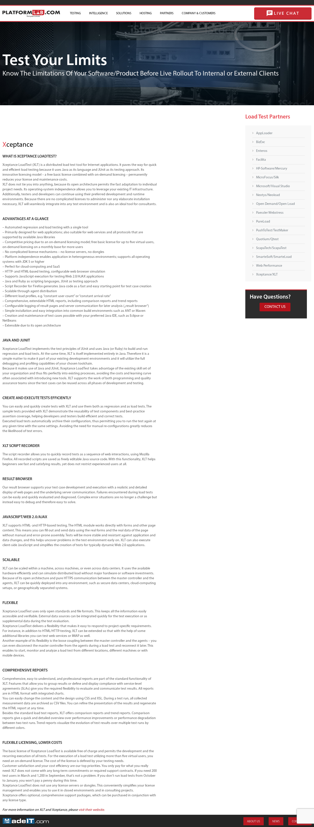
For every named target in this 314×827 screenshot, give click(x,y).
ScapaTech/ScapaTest (271, 248)
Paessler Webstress (270, 213)
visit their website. (91, 810)
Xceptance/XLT (267, 274)
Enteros (261, 151)
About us (253, 821)
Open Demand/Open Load (275, 204)
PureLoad (263, 221)
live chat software (283, 13)
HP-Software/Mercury (271, 169)
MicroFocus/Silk (267, 177)
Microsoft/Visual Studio (273, 186)
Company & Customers (198, 13)
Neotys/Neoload (268, 195)
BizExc (260, 142)
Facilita (261, 160)
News (276, 821)
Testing (75, 13)
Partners (166, 13)
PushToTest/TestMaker (272, 230)
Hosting (146, 13)
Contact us (275, 307)
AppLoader (264, 133)
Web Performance (269, 266)
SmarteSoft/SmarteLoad (274, 257)
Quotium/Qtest (267, 239)
